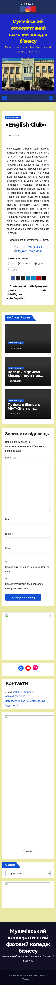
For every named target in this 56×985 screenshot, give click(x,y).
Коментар (11, 457)
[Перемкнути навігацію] (26, 97)
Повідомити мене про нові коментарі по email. (27, 569)
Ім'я (8, 519)
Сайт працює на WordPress (20, 975)
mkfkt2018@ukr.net (23, 692)
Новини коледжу (13, 117)
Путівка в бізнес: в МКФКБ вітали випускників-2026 (24, 408)
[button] (46, 98)
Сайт (8, 548)
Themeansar (27, 979)
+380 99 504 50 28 (15, 696)
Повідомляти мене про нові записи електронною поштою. (24, 586)
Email (9, 533)
